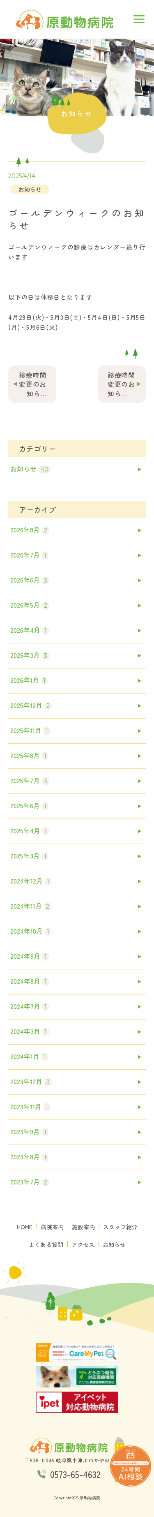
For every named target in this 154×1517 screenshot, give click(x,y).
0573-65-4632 (75, 1473)
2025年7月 (28, 780)
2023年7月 (28, 1181)
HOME (24, 1227)
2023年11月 (29, 1106)
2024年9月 (28, 956)
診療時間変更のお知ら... (32, 384)
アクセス (82, 1245)
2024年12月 (29, 881)
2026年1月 (28, 680)
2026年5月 (28, 605)
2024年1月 (28, 1056)
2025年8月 (28, 755)
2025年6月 (28, 805)
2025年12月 (30, 705)
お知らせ (29, 189)
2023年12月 (30, 1081)
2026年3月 (28, 655)
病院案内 (52, 1227)
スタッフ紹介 (120, 1227)
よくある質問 (46, 1245)
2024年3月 (28, 1031)
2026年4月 (28, 630)
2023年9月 (28, 1131)
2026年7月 (28, 555)
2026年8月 (28, 529)
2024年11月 (29, 906)
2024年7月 (28, 1006)
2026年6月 (28, 580)
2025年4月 (28, 830)
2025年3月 (28, 855)
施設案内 (83, 1227)
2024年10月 (29, 931)
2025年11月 (29, 730)
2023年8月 (28, 1156)
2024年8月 (28, 981)
